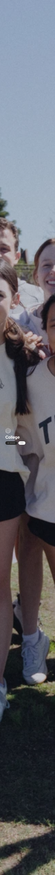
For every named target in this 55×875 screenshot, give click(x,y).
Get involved (11, 443)
